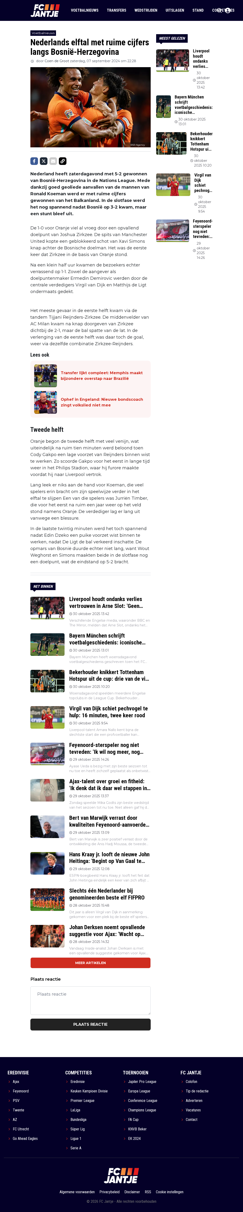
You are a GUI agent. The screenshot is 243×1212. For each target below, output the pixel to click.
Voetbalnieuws (43, 33)
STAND (198, 10)
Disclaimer (132, 1192)
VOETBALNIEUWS (84, 10)
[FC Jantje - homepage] (45, 10)
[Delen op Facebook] (34, 161)
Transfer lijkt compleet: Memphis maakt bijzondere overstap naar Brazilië (102, 376)
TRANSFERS (116, 10)
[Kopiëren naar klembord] (62, 161)
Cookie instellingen (169, 1192)
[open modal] (228, 10)
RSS (148, 1192)
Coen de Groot (57, 61)
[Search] (219, 10)
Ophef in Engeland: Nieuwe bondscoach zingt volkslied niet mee (102, 402)
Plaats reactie (90, 1024)
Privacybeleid (109, 1192)
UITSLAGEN (175, 10)
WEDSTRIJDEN (146, 10)
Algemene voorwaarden (77, 1192)
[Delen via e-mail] (53, 161)
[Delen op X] (43, 161)
